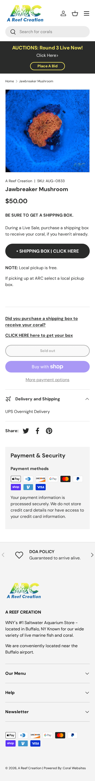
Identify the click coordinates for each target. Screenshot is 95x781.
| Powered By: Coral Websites (64, 768)
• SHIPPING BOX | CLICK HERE (47, 251)
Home (9, 81)
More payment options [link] (47, 379)
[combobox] (47, 31)
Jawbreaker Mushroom (36, 81)
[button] (75, 13)
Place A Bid (47, 66)
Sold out (47, 350)
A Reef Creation (18, 180)
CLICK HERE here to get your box (39, 335)
